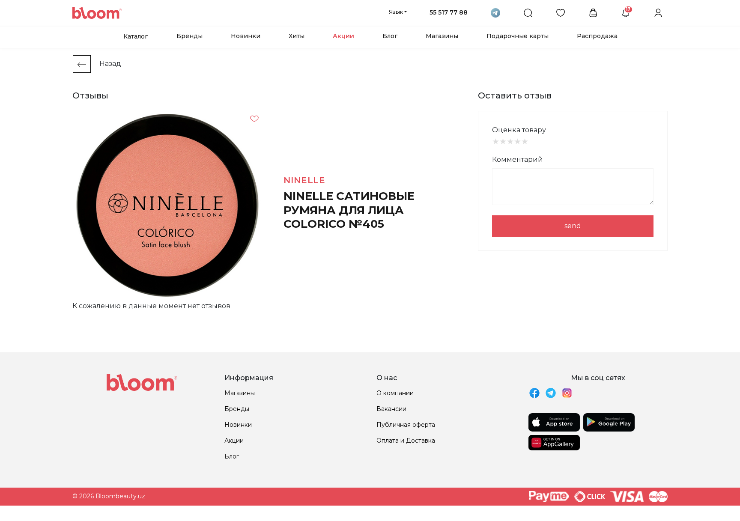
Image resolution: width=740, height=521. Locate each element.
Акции (343, 36)
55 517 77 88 (449, 12)
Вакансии (391, 409)
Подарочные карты (517, 36)
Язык (396, 11)
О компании (395, 393)
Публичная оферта (405, 425)
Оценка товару (519, 130)
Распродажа (597, 36)
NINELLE (304, 180)
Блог (389, 36)
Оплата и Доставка (405, 440)
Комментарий (517, 159)
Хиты (296, 36)
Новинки (245, 36)
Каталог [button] (135, 36)
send (572, 226)
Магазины (442, 36)
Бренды (189, 36)
